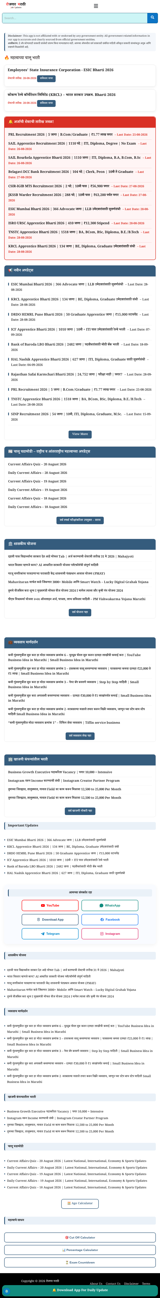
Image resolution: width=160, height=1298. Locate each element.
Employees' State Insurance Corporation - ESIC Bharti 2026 (61, 70)
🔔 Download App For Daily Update (80, 1290)
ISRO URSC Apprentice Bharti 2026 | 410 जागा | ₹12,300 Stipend (59, 223)
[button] (96, 6)
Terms (146, 1284)
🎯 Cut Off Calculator (80, 1237)
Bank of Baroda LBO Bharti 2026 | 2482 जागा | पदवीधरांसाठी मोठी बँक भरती (65, 345)
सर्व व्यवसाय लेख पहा (80, 736)
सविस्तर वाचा (46, 79)
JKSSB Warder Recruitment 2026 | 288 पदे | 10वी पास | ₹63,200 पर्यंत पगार (63, 195)
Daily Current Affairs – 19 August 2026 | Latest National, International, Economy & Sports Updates (77, 1181)
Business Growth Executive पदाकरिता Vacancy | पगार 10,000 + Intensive (60, 772)
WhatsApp (112, 905)
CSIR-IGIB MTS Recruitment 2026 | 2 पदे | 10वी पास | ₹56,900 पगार (59, 186)
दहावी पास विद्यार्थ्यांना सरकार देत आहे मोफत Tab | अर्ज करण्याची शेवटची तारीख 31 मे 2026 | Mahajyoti (71, 557)
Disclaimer (131, 1284)
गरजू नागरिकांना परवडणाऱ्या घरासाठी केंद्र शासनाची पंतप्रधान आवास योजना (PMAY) (56, 574)
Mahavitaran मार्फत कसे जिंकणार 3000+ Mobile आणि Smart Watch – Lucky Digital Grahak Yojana (78, 582)
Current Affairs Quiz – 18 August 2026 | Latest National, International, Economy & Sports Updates (76, 1188)
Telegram (53, 933)
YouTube (52, 905)
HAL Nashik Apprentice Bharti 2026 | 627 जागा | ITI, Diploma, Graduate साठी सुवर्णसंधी (78, 360)
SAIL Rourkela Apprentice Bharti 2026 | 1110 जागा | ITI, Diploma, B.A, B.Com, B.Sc (74, 158)
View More (80, 434)
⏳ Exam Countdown (80, 1262)
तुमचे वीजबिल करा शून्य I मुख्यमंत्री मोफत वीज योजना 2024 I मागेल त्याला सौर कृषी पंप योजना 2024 (65, 591)
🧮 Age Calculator (80, 1203)
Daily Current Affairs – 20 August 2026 (37, 473)
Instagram (112, 933)
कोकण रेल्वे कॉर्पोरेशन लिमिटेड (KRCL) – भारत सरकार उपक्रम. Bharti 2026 (62, 95)
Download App (53, 919)
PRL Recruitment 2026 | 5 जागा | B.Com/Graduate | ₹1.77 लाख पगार (60, 135)
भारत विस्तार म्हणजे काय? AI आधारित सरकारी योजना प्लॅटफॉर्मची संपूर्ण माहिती (53, 565)
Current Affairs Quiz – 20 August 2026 (37, 464)
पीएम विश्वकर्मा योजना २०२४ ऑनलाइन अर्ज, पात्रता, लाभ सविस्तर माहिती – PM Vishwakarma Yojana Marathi (76, 599)
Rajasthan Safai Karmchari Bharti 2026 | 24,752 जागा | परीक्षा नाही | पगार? (67, 375)
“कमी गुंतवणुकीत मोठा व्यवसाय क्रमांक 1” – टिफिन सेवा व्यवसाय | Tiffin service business (64, 723)
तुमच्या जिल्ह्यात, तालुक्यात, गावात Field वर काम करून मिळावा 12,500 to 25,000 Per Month (64, 789)
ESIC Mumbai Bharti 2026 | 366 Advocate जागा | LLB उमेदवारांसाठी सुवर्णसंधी (64, 209)
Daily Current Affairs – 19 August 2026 (37, 490)
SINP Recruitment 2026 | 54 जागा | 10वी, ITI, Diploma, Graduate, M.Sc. (67, 414)
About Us (96, 1284)
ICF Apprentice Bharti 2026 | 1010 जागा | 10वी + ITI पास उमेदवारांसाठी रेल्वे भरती (68, 330)
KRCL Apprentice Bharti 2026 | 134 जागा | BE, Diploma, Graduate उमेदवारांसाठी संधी (72, 246)
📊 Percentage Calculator (80, 1250)
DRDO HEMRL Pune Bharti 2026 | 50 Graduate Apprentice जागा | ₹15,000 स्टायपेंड (74, 315)
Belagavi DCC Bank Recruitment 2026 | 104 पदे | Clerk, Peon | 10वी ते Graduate (71, 172)
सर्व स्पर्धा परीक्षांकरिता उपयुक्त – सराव (80, 520)
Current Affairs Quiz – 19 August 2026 (37, 481)
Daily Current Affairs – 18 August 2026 (37, 507)
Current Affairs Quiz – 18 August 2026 (37, 499)
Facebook (113, 919)
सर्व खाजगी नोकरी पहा (80, 811)
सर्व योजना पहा (80, 612)
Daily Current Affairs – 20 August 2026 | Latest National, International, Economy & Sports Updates (77, 1168)
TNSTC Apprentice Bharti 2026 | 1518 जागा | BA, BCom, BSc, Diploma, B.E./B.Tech (74, 232)
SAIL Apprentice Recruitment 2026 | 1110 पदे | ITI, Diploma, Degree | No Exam (72, 144)
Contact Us (113, 1284)
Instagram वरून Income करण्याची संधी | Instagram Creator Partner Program (64, 781)
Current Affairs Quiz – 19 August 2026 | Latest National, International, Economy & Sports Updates (76, 1174)
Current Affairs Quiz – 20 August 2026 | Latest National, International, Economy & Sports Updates (76, 1161)
